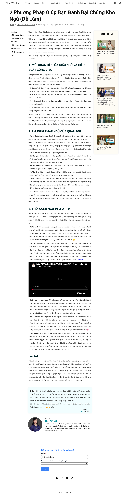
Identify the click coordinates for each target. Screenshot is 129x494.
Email (43, 453)
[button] (44, 3)
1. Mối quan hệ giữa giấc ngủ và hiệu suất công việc (18, 38)
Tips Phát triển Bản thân (26, 25)
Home (12, 25)
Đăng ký (45, 469)
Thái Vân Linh (51, 421)
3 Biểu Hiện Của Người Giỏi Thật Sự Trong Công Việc (106, 53)
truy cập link (47, 407)
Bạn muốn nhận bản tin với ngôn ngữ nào (55, 461)
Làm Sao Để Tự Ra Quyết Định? (104, 148)
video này (80, 260)
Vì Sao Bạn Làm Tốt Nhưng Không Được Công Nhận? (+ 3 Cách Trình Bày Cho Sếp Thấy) (106, 102)
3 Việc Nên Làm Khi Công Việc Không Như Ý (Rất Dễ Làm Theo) (106, 77)
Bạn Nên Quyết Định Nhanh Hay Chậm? (104, 126)
